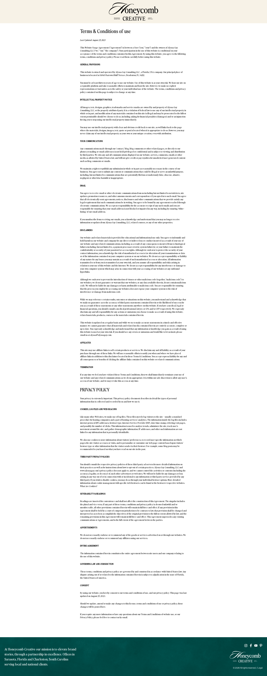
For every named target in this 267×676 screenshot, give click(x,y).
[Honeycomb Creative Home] (133, 12)
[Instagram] (246, 645)
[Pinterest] (261, 645)
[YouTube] (256, 645)
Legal (260, 667)
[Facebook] (251, 645)
